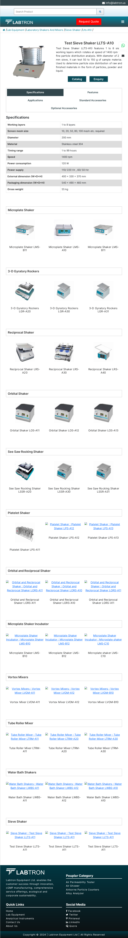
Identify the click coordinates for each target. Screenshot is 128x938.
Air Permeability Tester (80, 882)
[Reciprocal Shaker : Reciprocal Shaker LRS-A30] (25, 351)
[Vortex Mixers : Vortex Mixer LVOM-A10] (103, 690)
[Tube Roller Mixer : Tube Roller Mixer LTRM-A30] (64, 736)
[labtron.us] (17, 21)
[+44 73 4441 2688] (123, 46)
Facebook (74, 910)
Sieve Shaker (73, 30)
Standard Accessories (92, 100)
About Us (12, 925)
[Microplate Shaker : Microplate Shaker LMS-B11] (64, 229)
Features (93, 92)
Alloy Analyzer (75, 893)
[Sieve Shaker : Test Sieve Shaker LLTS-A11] (25, 834)
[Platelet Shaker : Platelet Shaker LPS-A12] (25, 526)
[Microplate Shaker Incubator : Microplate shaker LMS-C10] (64, 639)
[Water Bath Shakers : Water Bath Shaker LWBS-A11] (103, 785)
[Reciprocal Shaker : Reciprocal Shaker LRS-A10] (103, 351)
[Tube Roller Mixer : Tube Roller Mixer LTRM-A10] (103, 736)
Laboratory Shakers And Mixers (44, 30)
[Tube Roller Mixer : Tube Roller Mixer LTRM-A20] (25, 736)
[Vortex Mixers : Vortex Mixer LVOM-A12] (25, 690)
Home (9, 910)
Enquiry (99, 79)
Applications (35, 100)
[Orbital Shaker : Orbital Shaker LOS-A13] (64, 413)
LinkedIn (74, 922)
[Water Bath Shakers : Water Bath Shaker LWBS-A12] (25, 785)
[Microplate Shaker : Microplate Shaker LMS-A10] (25, 229)
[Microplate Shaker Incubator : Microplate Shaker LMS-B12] (25, 639)
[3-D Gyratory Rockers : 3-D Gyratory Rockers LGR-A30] (25, 290)
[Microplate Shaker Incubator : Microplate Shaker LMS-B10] (103, 639)
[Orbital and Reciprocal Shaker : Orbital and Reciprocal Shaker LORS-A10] (25, 586)
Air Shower (73, 885)
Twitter (73, 914)
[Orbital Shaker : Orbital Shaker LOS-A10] (103, 413)
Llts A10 (87, 30)
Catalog (77, 79)
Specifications (35, 92)
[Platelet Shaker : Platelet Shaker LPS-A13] (64, 526)
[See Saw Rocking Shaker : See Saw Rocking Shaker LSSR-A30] (25, 471)
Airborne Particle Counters (82, 889)
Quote (89, 21)
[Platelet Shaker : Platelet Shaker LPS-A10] (103, 526)
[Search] (100, 11)
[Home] (4, 30)
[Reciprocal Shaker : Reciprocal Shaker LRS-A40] (64, 351)
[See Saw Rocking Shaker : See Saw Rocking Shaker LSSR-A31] (64, 471)
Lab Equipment (15, 30)
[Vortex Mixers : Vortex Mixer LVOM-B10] (64, 690)
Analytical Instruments (20, 918)
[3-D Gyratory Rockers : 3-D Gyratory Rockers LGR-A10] (103, 290)
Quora (72, 925)
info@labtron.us (115, 3)
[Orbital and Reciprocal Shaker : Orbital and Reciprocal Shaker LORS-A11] (64, 586)
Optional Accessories (64, 108)
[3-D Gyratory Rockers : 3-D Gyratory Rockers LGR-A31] (64, 290)
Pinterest (74, 918)
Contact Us (13, 922)
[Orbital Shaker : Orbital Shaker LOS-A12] (25, 413)
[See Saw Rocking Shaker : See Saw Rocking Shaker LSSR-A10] (103, 471)
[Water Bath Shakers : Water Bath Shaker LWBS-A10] (64, 785)
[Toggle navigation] (122, 21)
